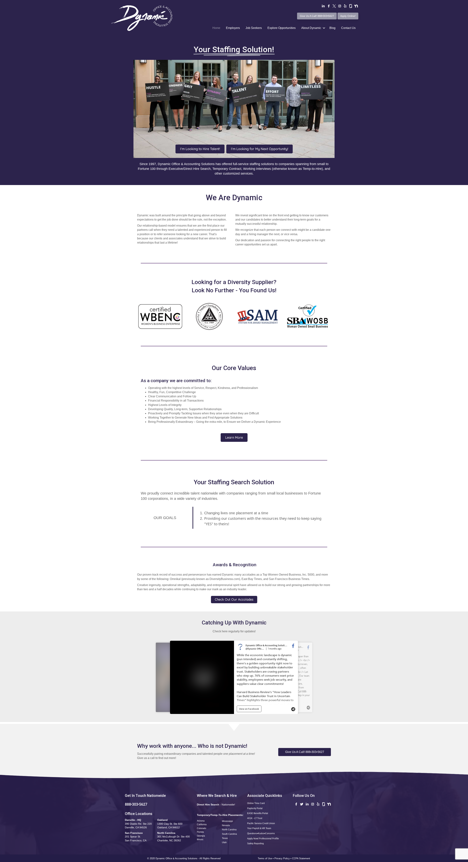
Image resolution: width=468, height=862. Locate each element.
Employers (233, 27)
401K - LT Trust (254, 818)
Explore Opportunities (281, 27)
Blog (332, 27)
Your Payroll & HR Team (259, 828)
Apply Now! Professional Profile (263, 838)
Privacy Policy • (283, 858)
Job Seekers (254, 27)
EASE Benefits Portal (257, 813)
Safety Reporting (255, 843)
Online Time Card (256, 803)
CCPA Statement (301, 858)
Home (216, 27)
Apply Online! (348, 15)
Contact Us (348, 27)
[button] (304, 752)
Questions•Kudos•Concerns (261, 833)
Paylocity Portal (255, 808)
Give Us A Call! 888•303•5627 (317, 15)
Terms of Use (265, 858)
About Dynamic (311, 27)
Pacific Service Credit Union (261, 823)
